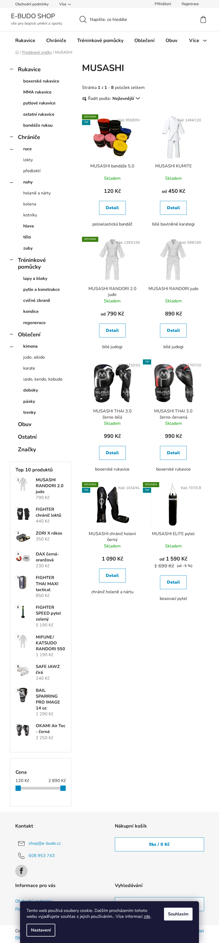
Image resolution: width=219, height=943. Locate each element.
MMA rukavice (37, 92)
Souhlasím (178, 914)
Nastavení (41, 930)
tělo (27, 237)
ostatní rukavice (38, 114)
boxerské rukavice (41, 81)
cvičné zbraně (36, 300)
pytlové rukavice (39, 103)
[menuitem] (25, 40)
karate (29, 368)
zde (147, 916)
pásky (29, 401)
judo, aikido (34, 357)
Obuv (25, 424)
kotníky (30, 215)
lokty (28, 160)
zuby (28, 248)
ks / (159, 844)
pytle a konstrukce (41, 289)
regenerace (34, 323)
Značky (27, 449)
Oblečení (29, 334)
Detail (112, 208)
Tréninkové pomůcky (32, 263)
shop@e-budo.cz (45, 843)
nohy (28, 182)
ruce (27, 149)
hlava (28, 226)
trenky (29, 412)
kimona (30, 346)
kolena (29, 204)
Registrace (190, 3)
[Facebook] (21, 871)
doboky (30, 390)
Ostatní (27, 437)
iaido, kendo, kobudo (42, 379)
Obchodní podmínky (32, 4)
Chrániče (29, 137)
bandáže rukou (38, 125)
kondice (31, 311)
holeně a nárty (37, 193)
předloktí (32, 171)
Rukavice (29, 69)
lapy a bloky (35, 278)
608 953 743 (42, 856)
